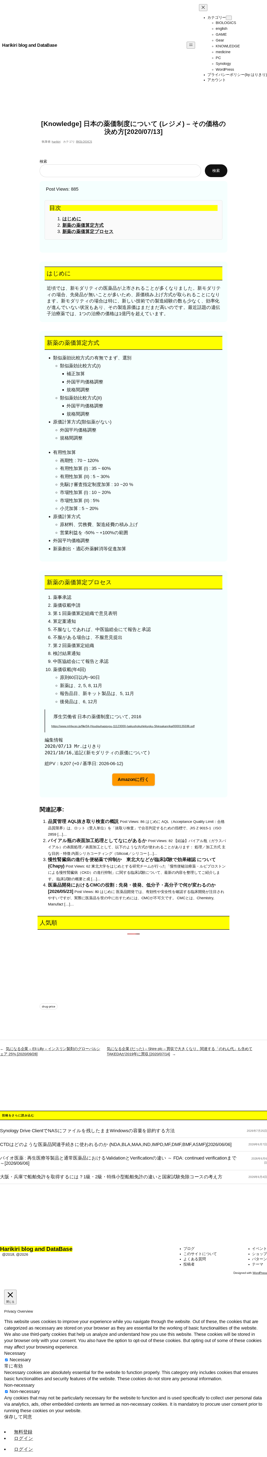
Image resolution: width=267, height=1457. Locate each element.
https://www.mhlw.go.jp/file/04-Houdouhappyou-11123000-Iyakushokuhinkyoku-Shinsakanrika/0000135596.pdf (123, 726)
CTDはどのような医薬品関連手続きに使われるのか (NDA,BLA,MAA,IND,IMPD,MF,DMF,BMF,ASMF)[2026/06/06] (116, 1144)
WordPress (260, 1272)
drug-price (48, 1006)
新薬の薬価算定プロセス (88, 231)
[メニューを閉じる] (203, 7)
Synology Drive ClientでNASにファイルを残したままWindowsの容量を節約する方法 (87, 1130)
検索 (43, 161)
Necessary (20, 1359)
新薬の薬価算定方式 (83, 225)
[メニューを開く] (191, 45)
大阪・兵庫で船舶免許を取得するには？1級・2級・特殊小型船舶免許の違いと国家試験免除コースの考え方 (111, 1176)
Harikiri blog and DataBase (29, 45)
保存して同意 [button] (18, 1416)
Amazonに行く (133, 779)
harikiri (56, 141)
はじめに (72, 218)
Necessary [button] (14, 1353)
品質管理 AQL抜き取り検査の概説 (83, 821)
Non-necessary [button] (19, 1385)
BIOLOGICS (84, 141)
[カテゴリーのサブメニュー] (229, 18)
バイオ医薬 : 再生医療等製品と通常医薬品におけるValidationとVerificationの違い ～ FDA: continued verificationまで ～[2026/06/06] (118, 1161)
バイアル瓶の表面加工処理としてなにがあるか (97, 840)
